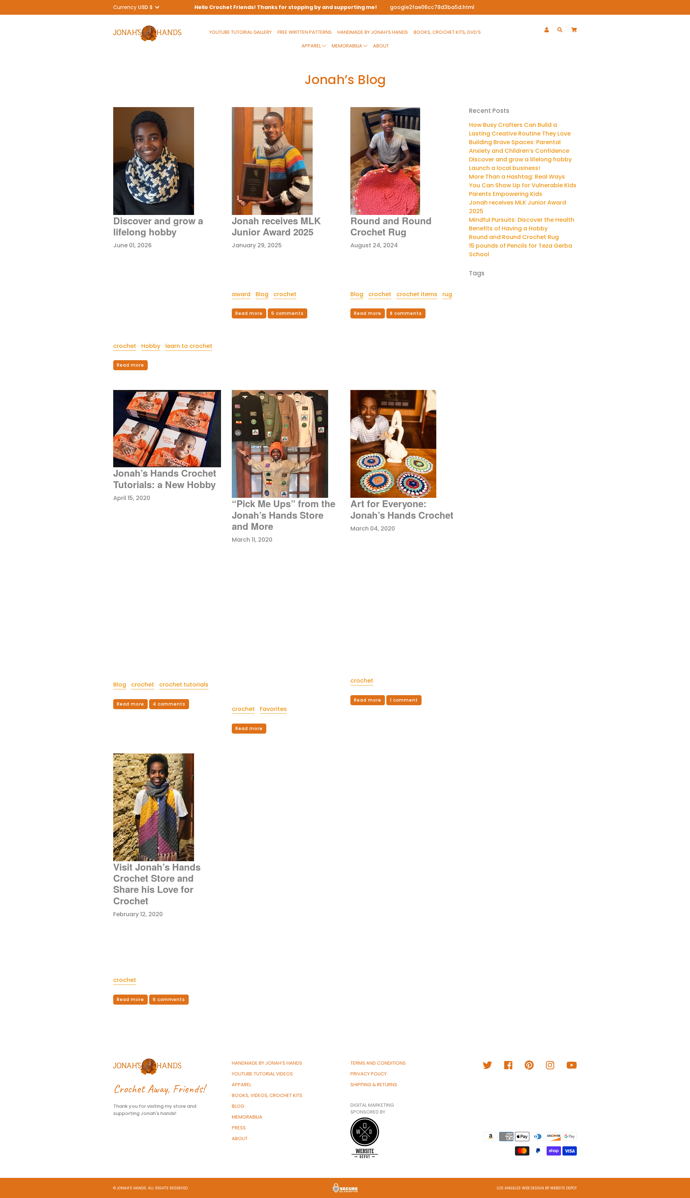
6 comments (169, 999)
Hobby (150, 346)
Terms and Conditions (378, 1063)
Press (239, 1127)
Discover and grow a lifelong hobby (158, 226)
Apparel (312, 45)
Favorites (273, 709)
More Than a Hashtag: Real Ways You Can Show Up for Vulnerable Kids (522, 181)
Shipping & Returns (373, 1084)
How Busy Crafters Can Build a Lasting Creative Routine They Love (520, 129)
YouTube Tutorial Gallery (240, 32)
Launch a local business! (504, 168)
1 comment (404, 700)
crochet (124, 346)
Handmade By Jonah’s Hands (372, 32)
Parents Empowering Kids (505, 194)
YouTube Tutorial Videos (262, 1073)
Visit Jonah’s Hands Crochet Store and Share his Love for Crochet (157, 883)
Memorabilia (347, 45)
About (381, 45)
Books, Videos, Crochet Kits (267, 1095)
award (241, 294)
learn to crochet (188, 346)
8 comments (406, 313)
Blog (262, 294)
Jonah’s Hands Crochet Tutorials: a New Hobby (164, 478)
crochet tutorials (183, 684)
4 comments (169, 704)
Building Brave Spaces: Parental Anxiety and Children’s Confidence (519, 146)
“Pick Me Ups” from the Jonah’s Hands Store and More (283, 514)
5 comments (287, 313)
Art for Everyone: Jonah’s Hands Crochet (402, 509)
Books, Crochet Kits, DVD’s (447, 32)
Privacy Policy (368, 1073)
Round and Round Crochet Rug (391, 226)
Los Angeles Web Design (520, 1188)
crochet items (416, 294)
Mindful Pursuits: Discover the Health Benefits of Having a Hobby (521, 224)
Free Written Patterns (304, 32)
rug (447, 294)
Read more (130, 365)
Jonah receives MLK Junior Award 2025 (276, 226)
